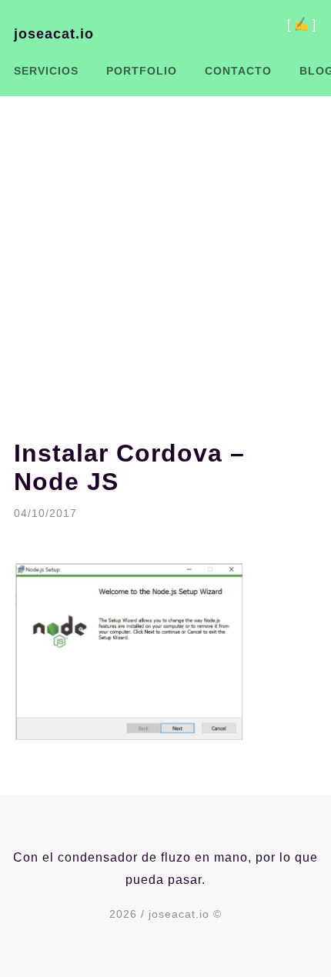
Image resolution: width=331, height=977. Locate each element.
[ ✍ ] (301, 22)
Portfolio (141, 71)
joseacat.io (54, 34)
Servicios (46, 71)
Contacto (238, 71)
